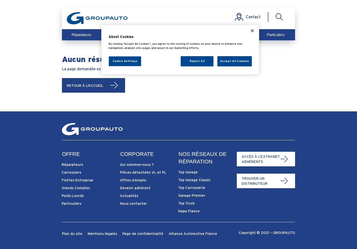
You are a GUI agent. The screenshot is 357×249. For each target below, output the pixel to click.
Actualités (129, 196)
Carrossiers (71, 172)
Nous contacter (133, 203)
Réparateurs (81, 35)
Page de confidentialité (142, 234)
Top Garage (188, 172)
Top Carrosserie (191, 188)
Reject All (197, 61)
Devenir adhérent (135, 188)
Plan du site (72, 234)
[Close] (252, 30)
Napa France (189, 211)
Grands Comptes (76, 188)
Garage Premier (191, 195)
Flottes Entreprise (77, 180)
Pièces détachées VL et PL (143, 172)
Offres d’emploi (133, 180)
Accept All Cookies (234, 61)
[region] (180, 50)
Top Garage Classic (194, 180)
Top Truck (186, 203)
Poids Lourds (73, 196)
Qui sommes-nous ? (137, 164)
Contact (253, 17)
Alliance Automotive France (193, 234)
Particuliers (276, 35)
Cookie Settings (125, 61)
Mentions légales (102, 234)
